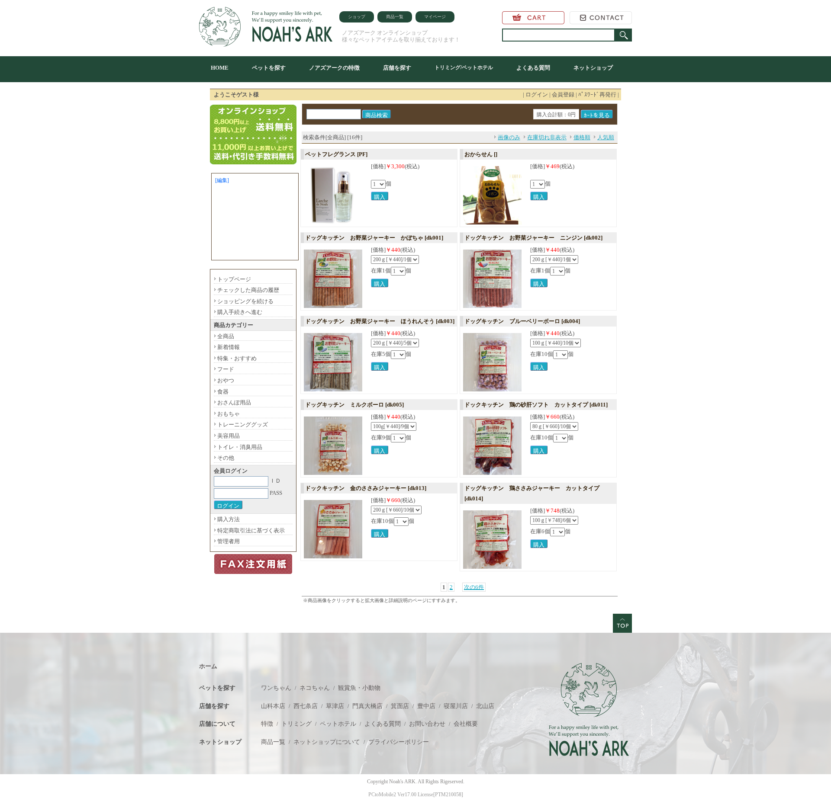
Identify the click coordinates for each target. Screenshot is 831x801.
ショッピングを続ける (245, 301)
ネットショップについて (326, 742)
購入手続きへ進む (239, 312)
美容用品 (228, 436)
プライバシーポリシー (398, 742)
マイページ (435, 16)
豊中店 (426, 706)
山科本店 (273, 706)
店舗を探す (397, 67)
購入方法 (228, 519)
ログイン (536, 94)
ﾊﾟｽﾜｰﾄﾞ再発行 (597, 94)
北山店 (485, 706)
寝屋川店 (456, 706)
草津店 (335, 706)
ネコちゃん (315, 688)
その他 (225, 458)
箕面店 (400, 706)
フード (225, 369)
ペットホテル (338, 724)
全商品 (225, 336)
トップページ (234, 279)
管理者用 (228, 541)
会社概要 (466, 724)
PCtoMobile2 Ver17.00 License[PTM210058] (415, 795)
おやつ (225, 380)
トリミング (296, 724)
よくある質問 (533, 67)
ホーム (208, 666)
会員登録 (563, 94)
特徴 (267, 724)
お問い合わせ (601, 17)
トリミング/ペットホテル (464, 67)
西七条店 (305, 706)
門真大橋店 (367, 706)
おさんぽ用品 (234, 402)
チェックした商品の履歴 (248, 290)
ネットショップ (593, 67)
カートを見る (533, 17)
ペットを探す (269, 67)
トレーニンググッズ (242, 424)
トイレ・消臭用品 (239, 447)
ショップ (356, 16)
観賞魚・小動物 (359, 688)
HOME (220, 67)
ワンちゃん (276, 688)
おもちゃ (228, 413)
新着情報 (228, 347)
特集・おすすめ (237, 358)
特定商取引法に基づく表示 (251, 530)
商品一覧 (394, 16)
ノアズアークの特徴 (334, 67)
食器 (223, 391)
